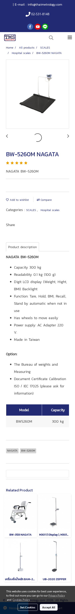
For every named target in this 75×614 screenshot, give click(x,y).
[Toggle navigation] (69, 37)
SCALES (31, 210)
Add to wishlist (19, 200)
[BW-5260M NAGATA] (37, 94)
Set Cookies (27, 607)
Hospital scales (50, 210)
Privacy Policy (56, 595)
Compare (46, 200)
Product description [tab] (22, 247)
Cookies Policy (21, 599)
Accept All (48, 607)
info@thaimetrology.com (45, 4)
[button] (50, 38)
